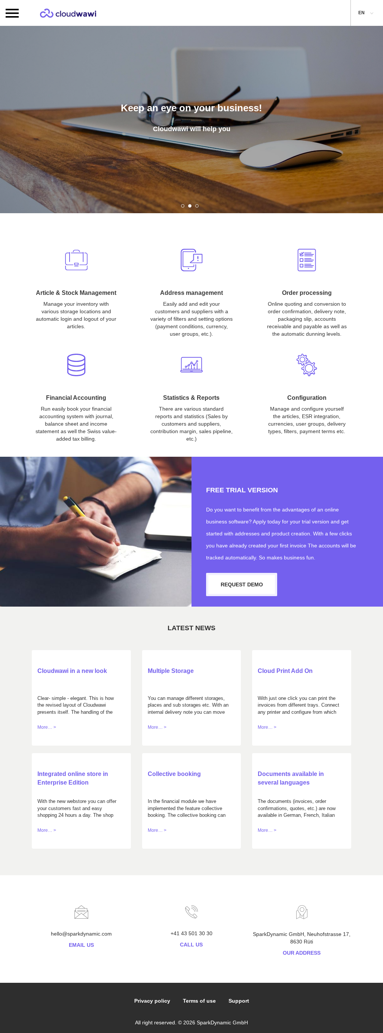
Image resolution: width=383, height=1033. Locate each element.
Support (239, 1001)
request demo (242, 585)
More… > (46, 727)
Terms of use (199, 1001)
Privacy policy (152, 1001)
